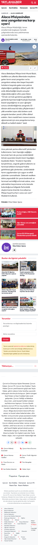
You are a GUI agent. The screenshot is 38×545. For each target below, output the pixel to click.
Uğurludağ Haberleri (10, 539)
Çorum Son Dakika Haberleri (12, 516)
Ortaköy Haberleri (9, 529)
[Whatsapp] (29, 442)
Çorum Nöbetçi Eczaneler (7, 449)
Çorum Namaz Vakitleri (7, 456)
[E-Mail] (14, 250)
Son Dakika (13, 8)
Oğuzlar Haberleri (9, 527)
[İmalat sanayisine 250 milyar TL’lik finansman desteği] (28, 266)
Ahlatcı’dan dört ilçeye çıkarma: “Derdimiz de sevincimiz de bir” (9, 291)
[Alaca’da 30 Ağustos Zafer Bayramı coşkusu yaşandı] (10, 266)
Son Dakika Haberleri (10, 469)
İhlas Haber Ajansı (19, 246)
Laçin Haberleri (21, 523)
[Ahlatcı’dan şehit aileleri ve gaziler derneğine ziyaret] (10, 301)
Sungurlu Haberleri (9, 537)
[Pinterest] (15, 442)
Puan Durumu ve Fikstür (7, 463)
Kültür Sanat (7, 523)
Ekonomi (6, 520)
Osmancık (24, 8)
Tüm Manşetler (27, 462)
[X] (11, 442)
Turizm (23, 537)
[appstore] (13, 476)
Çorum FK (34, 8)
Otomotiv (24, 531)
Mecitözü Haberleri (9, 525)
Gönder (6, 339)
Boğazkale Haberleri (10, 512)
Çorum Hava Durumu (29, 448)
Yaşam (24, 539)
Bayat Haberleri (9, 510)
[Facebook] (8, 442)
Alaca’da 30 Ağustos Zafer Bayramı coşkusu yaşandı (9, 273)
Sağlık (17, 533)
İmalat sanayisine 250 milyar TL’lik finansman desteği (27, 273)
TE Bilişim (33, 524)
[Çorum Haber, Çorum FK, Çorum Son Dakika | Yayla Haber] (11, 2)
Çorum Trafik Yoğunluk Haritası (28, 456)
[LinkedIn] (22, 442)
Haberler (4, 13)
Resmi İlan (13, 485)
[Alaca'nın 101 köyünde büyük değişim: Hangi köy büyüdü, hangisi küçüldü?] (28, 301)
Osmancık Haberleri (10, 531)
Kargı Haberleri (23, 522)
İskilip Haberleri (8, 522)
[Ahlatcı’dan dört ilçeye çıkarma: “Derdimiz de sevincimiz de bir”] (10, 283)
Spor (15, 535)
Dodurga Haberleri (9, 518)
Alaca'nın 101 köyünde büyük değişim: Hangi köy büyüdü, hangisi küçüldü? (28, 309)
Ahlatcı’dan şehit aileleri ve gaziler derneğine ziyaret (9, 309)
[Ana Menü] (35, 3)
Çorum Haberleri (9, 514)
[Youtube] (26, 442)
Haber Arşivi (26, 469)
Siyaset (6, 535)
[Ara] (32, 3)
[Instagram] (19, 442)
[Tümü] (35, 366)
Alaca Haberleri (17, 13)
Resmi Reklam (23, 485)
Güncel (17, 520)
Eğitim (23, 518)
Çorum (4, 8)
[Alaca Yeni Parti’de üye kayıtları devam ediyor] (28, 283)
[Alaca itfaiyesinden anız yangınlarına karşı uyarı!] (19, 54)
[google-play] (24, 476)
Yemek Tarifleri (8, 541)
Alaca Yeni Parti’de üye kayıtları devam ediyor (27, 290)
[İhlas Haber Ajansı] (6, 247)
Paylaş (6, 68)
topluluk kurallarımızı (20, 346)
